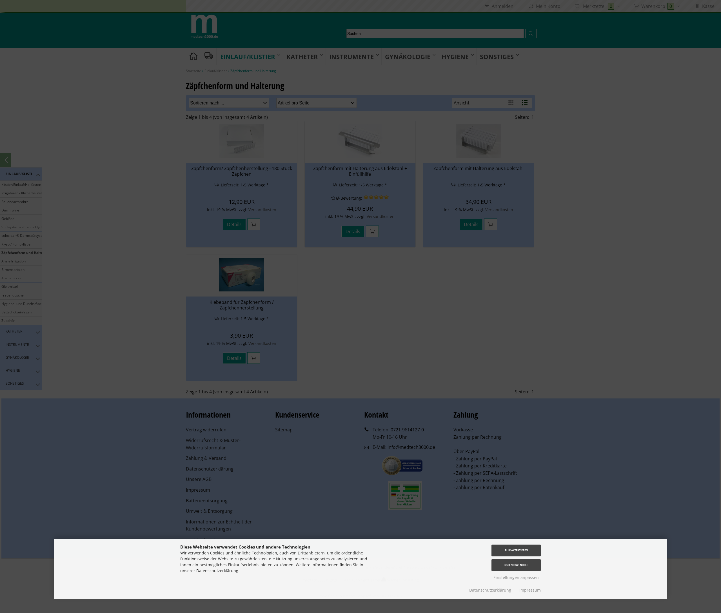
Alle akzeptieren (516, 550)
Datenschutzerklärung (490, 590)
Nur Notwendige (516, 565)
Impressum (530, 590)
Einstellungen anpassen (516, 577)
